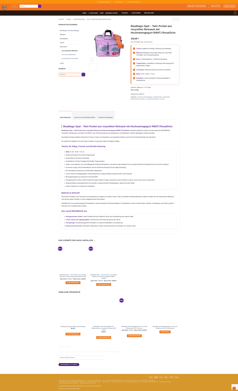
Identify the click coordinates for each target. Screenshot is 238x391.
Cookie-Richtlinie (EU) (118, 382)
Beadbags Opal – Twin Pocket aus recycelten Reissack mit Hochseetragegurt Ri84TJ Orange (103, 276)
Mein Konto (134, 380)
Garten (62, 42)
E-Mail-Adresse (63, 354)
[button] (196, 6)
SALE (62, 63)
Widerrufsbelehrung (77, 380)
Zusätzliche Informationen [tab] (84, 117)
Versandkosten (148, 42)
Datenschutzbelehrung (114, 380)
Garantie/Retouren (94, 382)
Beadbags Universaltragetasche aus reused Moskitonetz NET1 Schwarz (134, 327)
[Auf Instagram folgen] (16, 6)
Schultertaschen (157, 97)
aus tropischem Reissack (99, 19)
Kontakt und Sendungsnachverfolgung (73, 382)
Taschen (162, 99)
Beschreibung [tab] (65, 117)
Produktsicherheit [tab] (105, 117)
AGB (103, 380)
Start (61, 19)
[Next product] (174, 19)
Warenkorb (143, 380)
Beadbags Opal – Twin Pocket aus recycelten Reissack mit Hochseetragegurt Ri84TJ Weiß (73, 275)
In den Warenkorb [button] (73, 282)
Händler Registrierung (150, 382)
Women (143, 99)
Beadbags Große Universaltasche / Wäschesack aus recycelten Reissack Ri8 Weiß (103, 328)
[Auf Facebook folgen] (13, 6)
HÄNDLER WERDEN (230, 6)
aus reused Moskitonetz (69, 54)
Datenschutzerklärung (153, 361)
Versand (127, 380)
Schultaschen (166, 97)
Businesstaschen (135, 99)
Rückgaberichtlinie (133, 382)
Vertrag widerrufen (94, 380)
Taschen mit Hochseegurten (144, 97)
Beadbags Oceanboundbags (69, 30)
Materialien (79, 19)
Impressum (106, 382)
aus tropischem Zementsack (70, 58)
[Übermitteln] (39, 6)
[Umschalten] (84, 30)
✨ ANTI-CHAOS (93, 13)
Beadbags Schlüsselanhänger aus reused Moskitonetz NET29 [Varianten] (165, 327)
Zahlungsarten (64, 380)
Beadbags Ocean (111, 13)
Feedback (152, 380)
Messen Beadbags (165, 382)
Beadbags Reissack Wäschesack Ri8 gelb (73, 326)
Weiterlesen (165, 331)
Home (84, 13)
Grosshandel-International (68, 383)
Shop (102, 13)
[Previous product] (177, 19)
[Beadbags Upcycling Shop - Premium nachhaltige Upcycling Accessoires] (4, 7)
